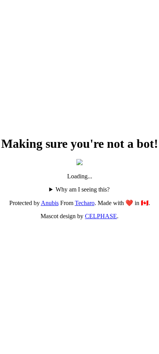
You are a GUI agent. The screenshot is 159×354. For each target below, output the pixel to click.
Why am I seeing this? (83, 189)
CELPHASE (101, 216)
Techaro (85, 203)
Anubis (50, 203)
